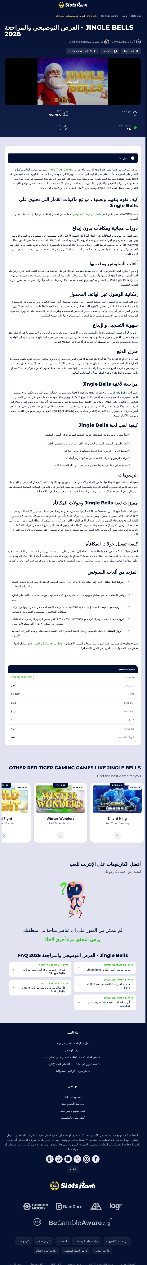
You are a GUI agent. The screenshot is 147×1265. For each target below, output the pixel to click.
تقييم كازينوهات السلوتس (87, 214)
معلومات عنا (73, 1097)
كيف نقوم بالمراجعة (72, 1110)
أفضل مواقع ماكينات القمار (48, 643)
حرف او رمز (73, 1050)
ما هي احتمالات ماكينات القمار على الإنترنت (72, 1057)
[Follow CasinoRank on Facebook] (96, 1159)
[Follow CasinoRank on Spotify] (59, 1159)
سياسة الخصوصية (72, 1104)
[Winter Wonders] (60, 813)
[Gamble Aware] (80, 1222)
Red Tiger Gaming (61, 169)
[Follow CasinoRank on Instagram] (86, 1159)
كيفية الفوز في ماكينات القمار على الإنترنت (73, 1064)
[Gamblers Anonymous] (96, 1206)
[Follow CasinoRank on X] (77, 1159)
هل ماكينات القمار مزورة (73, 1043)
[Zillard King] (117, 813)
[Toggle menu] (137, 5)
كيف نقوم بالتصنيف (72, 1117)
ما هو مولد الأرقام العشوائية (73, 1071)
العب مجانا (73, 81)
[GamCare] (69, 1206)
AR (74, 1169)
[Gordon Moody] (35, 1206)
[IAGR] (116, 1206)
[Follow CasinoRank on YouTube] (68, 1159)
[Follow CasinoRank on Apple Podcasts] (50, 1159)
